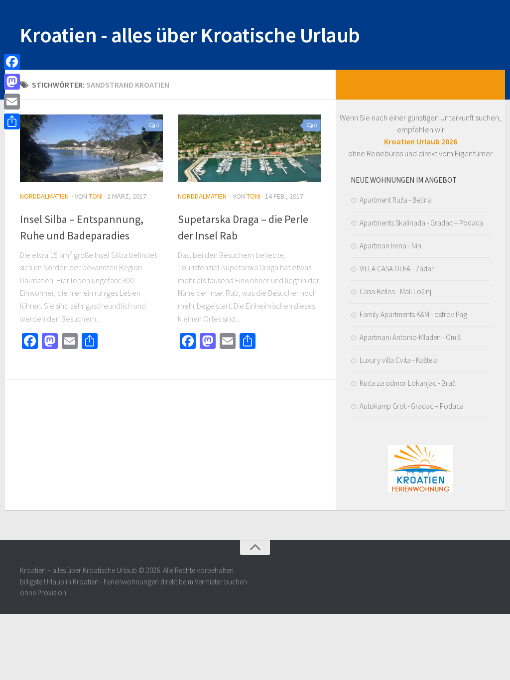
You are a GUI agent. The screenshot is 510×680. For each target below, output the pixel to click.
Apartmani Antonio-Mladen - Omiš (410, 337)
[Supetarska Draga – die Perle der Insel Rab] (249, 148)
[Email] (12, 102)
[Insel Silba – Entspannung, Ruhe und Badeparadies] (91, 148)
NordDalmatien (44, 196)
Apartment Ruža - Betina (396, 200)
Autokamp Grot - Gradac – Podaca (412, 406)
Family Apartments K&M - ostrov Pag (413, 314)
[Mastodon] (12, 82)
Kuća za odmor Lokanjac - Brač (408, 383)
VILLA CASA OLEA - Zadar (397, 268)
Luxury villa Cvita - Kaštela (399, 360)
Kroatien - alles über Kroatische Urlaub (190, 35)
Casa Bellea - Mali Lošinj (395, 291)
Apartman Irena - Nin (390, 245)
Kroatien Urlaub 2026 (420, 141)
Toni (96, 196)
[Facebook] (12, 62)
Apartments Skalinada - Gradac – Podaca (421, 222)
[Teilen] (12, 121)
